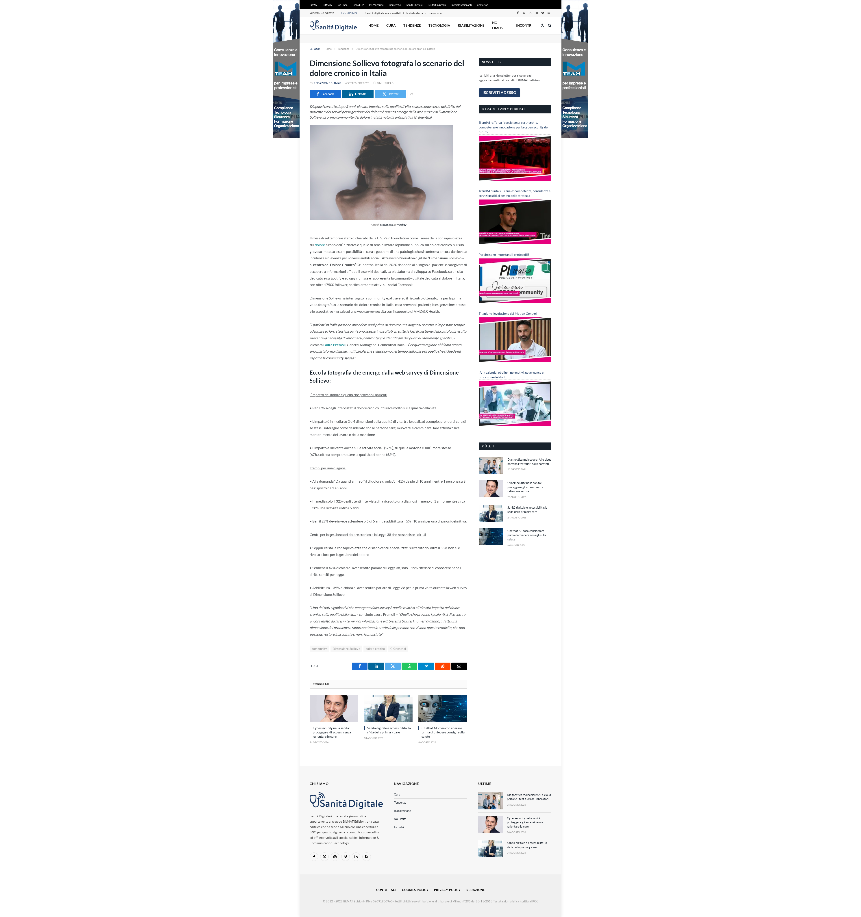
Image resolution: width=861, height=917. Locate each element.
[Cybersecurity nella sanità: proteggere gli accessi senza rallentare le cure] (334, 708)
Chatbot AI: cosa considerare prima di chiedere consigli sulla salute (411, 13)
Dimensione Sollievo (346, 648)
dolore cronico (375, 648)
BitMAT (314, 4)
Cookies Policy (415, 890)
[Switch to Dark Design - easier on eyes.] (542, 25)
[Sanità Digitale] (333, 25)
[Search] (549, 25)
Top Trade (342, 4)
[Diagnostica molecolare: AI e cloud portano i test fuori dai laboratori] (491, 465)
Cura (391, 25)
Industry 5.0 (395, 4)
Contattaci (483, 4)
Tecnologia (439, 25)
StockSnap (386, 224)
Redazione (475, 890)
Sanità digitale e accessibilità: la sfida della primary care (389, 730)
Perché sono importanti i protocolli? (504, 254)
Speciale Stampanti (461, 4)
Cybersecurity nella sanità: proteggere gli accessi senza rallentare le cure (332, 732)
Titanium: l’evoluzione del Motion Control (508, 313)
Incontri (524, 25)
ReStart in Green (437, 4)
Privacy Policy (447, 890)
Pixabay (401, 224)
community (319, 648)
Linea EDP (358, 4)
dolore (320, 245)
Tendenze (412, 25)
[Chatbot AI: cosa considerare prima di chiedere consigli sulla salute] (442, 708)
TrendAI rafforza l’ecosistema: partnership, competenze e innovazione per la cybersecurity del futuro (513, 127)
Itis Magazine (376, 4)
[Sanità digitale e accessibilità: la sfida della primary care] (388, 708)
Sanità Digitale (415, 4)
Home (373, 25)
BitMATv (327, 4)
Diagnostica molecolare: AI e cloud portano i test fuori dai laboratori (529, 462)
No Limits (497, 25)
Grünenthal (398, 648)
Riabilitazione (471, 25)
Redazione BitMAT (327, 83)
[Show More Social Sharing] (411, 94)
